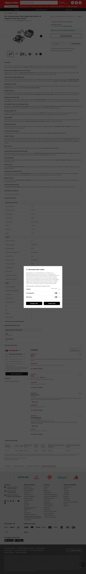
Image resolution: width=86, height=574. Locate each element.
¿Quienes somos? (38, 286)
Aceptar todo (51, 303)
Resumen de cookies (46, 286)
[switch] (55, 293)
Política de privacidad (30, 286)
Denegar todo (34, 303)
